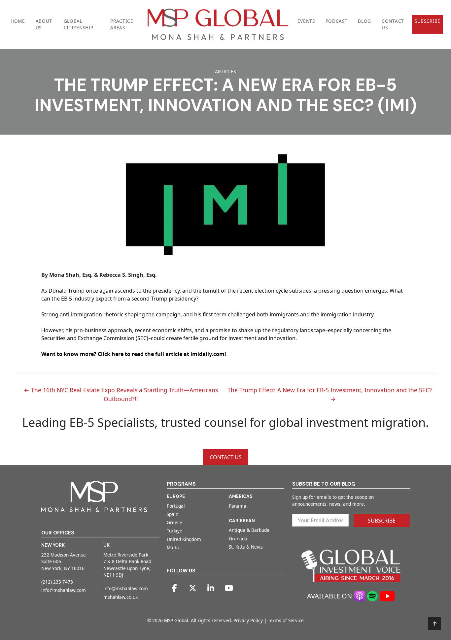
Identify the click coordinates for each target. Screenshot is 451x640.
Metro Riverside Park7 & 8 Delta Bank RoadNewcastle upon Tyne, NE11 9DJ (127, 565)
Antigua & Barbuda (249, 530)
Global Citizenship (78, 24)
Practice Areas (121, 24)
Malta (173, 547)
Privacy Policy (248, 620)
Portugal (176, 506)
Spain (172, 514)
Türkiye (174, 531)
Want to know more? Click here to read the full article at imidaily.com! (133, 354)
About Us (44, 24)
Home (18, 21)
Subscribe (427, 21)
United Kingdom (184, 539)
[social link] (174, 588)
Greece (174, 522)
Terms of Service (286, 620)
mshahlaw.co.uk (120, 597)
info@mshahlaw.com (63, 590)
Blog (364, 21)
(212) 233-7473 (57, 582)
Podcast (337, 21)
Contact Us (393, 24)
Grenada (238, 538)
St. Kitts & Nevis (246, 547)
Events (306, 21)
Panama (237, 506)
